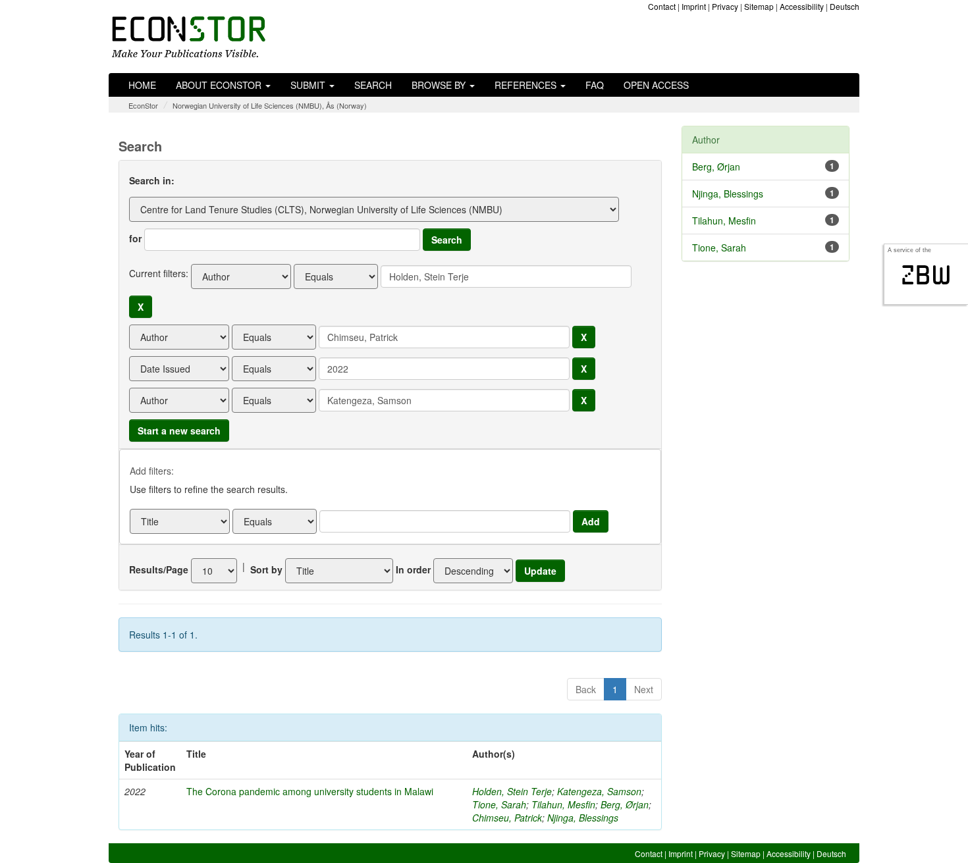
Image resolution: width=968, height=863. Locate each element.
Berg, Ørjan (625, 804)
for (135, 238)
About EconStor (220, 85)
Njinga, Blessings (582, 817)
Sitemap (759, 6)
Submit (309, 85)
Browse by (440, 85)
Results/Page (158, 569)
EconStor (143, 105)
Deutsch (844, 6)
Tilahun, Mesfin (563, 804)
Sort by (266, 569)
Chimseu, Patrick (507, 817)
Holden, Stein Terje (512, 791)
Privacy (725, 6)
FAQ (594, 85)
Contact (662, 6)
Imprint (694, 6)
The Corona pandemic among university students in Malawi (309, 791)
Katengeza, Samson (599, 791)
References (527, 85)
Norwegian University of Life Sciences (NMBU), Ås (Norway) (270, 105)
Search (373, 85)
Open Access (656, 85)
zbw (926, 275)
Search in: (152, 180)
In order (413, 569)
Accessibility (802, 6)
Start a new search (179, 430)
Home (142, 85)
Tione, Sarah (499, 804)
